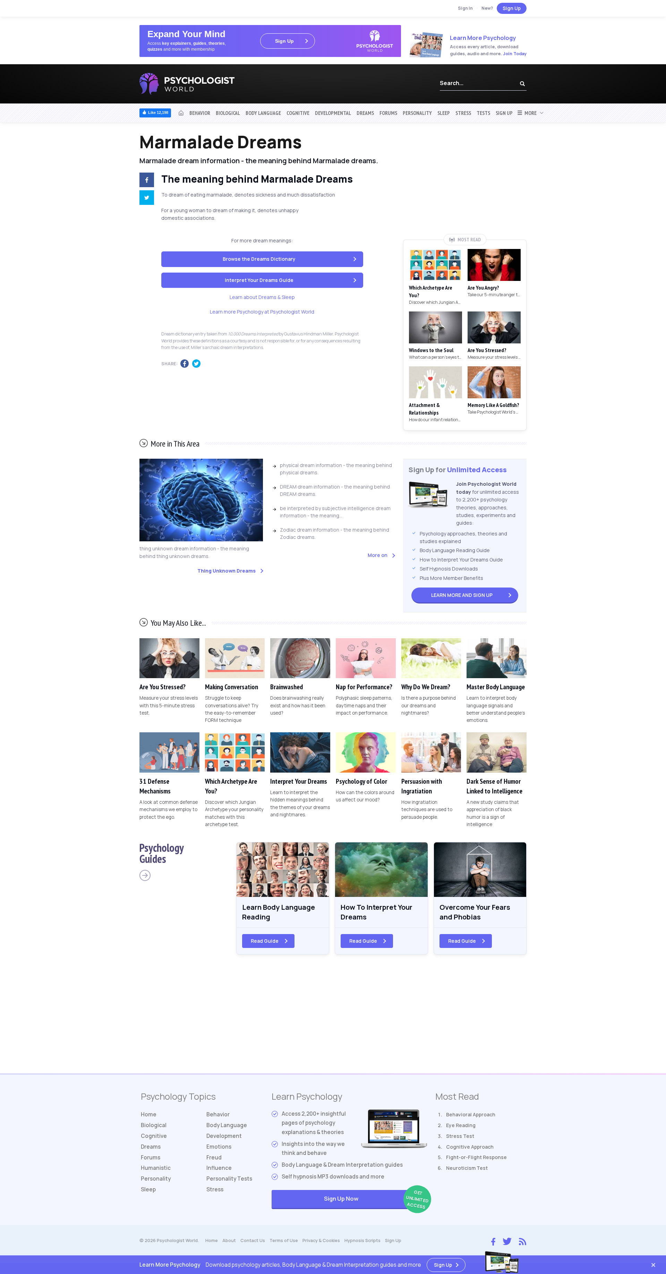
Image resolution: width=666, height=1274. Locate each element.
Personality (417, 112)
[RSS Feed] (523, 1240)
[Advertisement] (465, 183)
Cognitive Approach (470, 1146)
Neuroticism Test (467, 1168)
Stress (463, 112)
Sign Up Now (375, 1199)
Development (224, 1136)
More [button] (529, 112)
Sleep (443, 112)
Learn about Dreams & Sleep (262, 297)
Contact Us (252, 1240)
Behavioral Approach (470, 1114)
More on (377, 555)
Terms (284, 1240)
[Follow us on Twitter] (507, 1240)
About (229, 1240)
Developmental (333, 112)
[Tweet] (145, 198)
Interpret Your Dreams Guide (259, 280)
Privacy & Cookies (321, 1240)
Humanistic (156, 1168)
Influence (219, 1168)
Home (148, 1114)
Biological (228, 112)
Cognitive (298, 112)
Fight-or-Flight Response (476, 1157)
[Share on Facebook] (145, 181)
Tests (483, 112)
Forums (388, 112)
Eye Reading (461, 1125)
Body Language (263, 112)
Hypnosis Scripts (362, 1240)
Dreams (365, 112)
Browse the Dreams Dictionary (259, 259)
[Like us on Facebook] (493, 1240)
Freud (214, 1157)
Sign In (465, 8)
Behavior (199, 112)
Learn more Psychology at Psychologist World (262, 311)
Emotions (218, 1146)
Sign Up (512, 8)
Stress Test (460, 1136)
